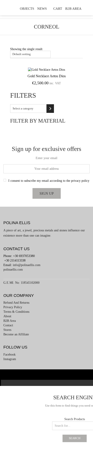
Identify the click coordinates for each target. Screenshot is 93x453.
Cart (57, 8)
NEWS (42, 8)
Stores (7, 330)
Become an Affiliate (16, 334)
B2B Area (73, 8)
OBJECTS (27, 8)
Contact (8, 325)
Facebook (9, 354)
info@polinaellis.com (26, 265)
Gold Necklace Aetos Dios (47, 76)
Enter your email (46, 158)
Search (74, 438)
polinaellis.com (13, 269)
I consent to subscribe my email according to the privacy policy (48, 180)
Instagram (9, 359)
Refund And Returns (16, 302)
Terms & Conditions (16, 311)
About (7, 316)
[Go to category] (50, 108)
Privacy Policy (12, 307)
